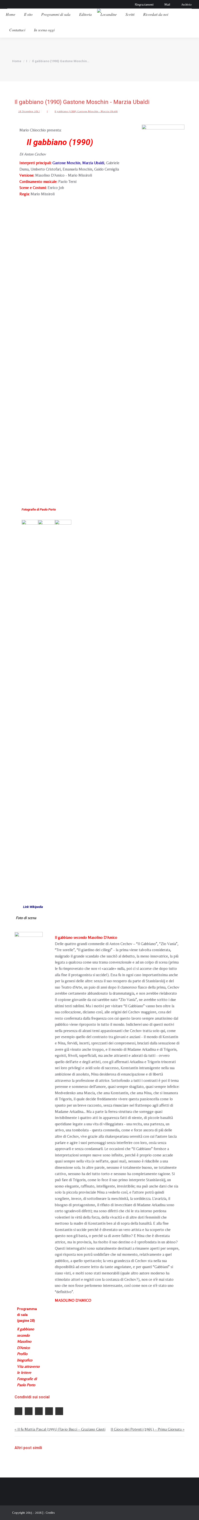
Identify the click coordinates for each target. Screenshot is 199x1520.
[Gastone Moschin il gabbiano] (63, 702)
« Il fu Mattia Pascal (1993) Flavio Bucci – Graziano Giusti (60, 1429)
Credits (50, 1512)
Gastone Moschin (66, 163)
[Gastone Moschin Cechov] (46, 702)
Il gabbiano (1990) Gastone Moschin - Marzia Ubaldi (86, 111)
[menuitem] (10, 14)
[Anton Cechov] (163, 307)
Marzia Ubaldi (93, 163)
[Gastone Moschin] (30, 702)
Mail (167, 4)
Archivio (186, 4)
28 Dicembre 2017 (29, 111)
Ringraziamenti (144, 4)
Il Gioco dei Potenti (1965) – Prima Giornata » (147, 1429)
